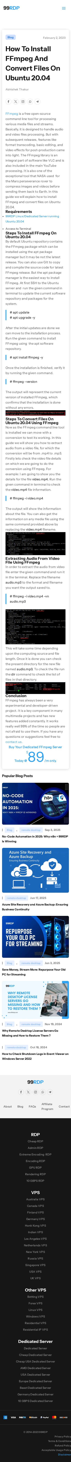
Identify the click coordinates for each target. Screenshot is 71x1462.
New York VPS (35, 1252)
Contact (64, 1106)
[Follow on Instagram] (23, 102)
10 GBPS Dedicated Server (35, 1401)
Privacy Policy (63, 1436)
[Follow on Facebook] (8, 102)
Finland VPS (35, 1212)
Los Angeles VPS (35, 1238)
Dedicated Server (35, 1348)
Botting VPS (35, 1296)
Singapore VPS (35, 1265)
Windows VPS (35, 1316)
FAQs (32, 1106)
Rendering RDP (35, 1174)
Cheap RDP (35, 1141)
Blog (11, 37)
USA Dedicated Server (35, 1374)
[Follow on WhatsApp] (30, 102)
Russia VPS (35, 1258)
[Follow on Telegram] (37, 102)
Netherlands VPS (35, 1245)
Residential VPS (35, 1323)
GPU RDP (35, 1167)
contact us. (14, 742)
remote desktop (31, 830)
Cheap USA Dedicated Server (35, 1361)
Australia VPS (35, 1199)
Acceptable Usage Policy (56, 1450)
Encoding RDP (35, 1161)
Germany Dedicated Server (36, 1394)
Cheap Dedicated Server (35, 1355)
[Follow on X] (16, 102)
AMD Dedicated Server (35, 1368)
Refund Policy (63, 1445)
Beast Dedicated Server (35, 1387)
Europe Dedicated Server (35, 1381)
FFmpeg (12, 114)
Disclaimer (64, 1454)
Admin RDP (35, 1148)
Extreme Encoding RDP (35, 1154)
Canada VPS (35, 1206)
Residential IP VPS (35, 1329)
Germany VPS (35, 1219)
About (7, 1106)
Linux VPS (36, 1310)
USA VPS (35, 1271)
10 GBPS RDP (35, 1180)
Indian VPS (35, 1232)
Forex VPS (36, 1303)
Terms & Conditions (59, 1441)
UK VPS (35, 1278)
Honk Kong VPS (35, 1225)
